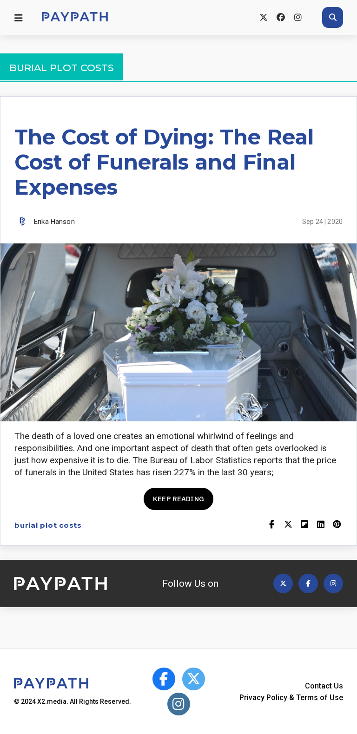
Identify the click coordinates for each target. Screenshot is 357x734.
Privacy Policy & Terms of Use (291, 697)
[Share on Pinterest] (337, 525)
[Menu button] (18, 17)
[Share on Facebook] (272, 525)
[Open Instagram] (333, 583)
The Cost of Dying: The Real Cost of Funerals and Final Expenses (164, 162)
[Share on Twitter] (288, 525)
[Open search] (332, 17)
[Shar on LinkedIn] (320, 525)
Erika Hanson (54, 221)
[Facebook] (280, 17)
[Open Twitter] (283, 583)
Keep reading (178, 498)
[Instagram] (298, 17)
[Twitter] (263, 17)
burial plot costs (48, 525)
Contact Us (324, 686)
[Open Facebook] (308, 583)
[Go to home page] (75, 17)
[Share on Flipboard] (304, 525)
